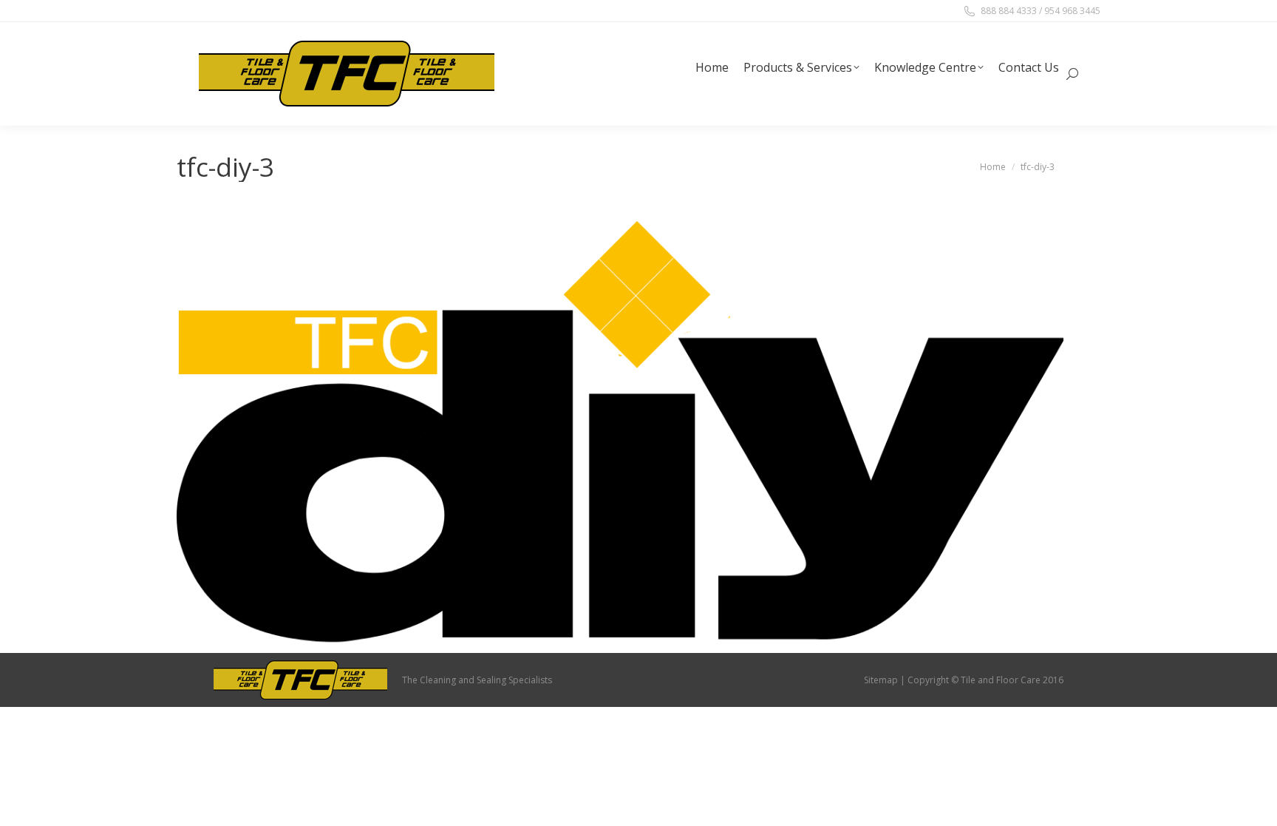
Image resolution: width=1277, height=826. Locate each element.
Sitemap (881, 680)
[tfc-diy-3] (620, 426)
